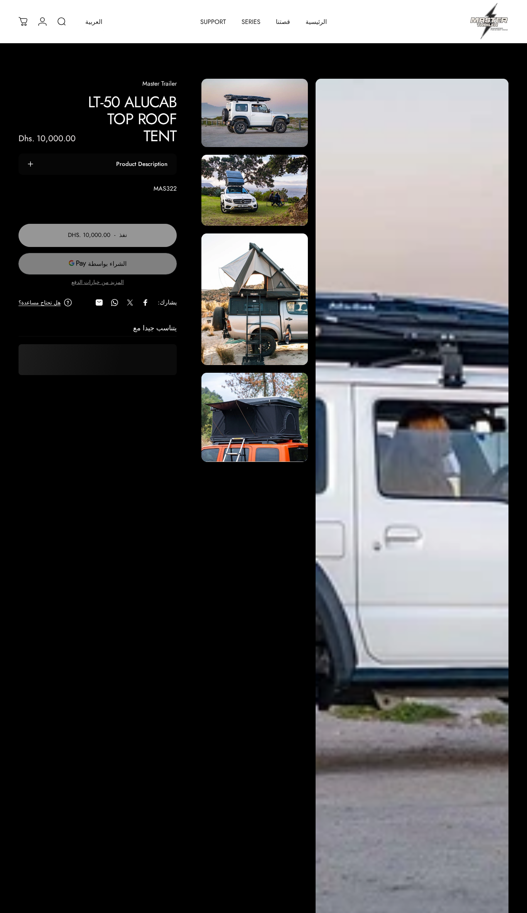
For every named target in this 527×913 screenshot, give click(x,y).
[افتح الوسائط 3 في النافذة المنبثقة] (254, 299)
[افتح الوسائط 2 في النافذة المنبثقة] (254, 190)
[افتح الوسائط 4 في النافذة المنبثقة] (254, 417)
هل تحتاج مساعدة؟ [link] (40, 302)
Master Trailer (159, 83)
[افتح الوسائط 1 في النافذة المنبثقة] (254, 113)
